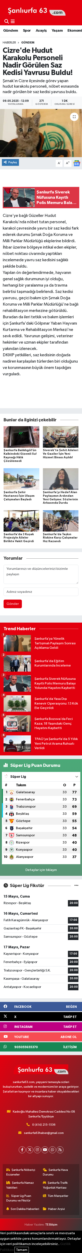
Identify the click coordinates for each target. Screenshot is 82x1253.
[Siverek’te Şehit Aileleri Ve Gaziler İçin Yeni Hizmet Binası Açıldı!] (61, 437)
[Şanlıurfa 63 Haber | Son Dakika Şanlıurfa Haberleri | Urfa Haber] (34, 10)
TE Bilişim (51, 1224)
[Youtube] (44, 1149)
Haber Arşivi (56, 1209)
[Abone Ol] (76, 163)
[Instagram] (37, 1149)
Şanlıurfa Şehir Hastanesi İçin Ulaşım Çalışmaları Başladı (19, 496)
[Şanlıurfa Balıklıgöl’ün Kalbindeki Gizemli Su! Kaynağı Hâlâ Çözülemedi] (21, 437)
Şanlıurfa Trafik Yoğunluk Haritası (55, 1185)
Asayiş (41, 31)
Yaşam (57, 31)
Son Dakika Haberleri (25, 1209)
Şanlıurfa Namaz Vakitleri (20, 1185)
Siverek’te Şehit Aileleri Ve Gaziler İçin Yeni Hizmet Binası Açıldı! (60, 454)
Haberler (9, 42)
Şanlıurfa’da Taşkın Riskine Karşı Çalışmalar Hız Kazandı (60, 538)
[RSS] (60, 1149)
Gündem (10, 31)
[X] (29, 1149)
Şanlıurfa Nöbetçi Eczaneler (20, 1172)
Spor (27, 31)
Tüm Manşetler (58, 1195)
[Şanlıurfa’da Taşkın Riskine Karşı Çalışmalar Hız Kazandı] (61, 520)
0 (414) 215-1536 (44, 1124)
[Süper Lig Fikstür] (76, 885)
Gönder (13, 604)
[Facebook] (22, 1149)
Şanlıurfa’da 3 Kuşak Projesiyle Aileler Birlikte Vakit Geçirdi (19, 538)
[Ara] (6, 21)
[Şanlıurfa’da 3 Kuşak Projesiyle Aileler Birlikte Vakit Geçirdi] (21, 520)
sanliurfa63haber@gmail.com (44, 1133)
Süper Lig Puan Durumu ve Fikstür (18, 1198)
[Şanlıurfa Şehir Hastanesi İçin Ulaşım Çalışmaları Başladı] (21, 479)
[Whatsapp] (52, 1149)
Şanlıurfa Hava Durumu (55, 1172)
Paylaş (12, 162)
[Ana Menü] (13, 21)
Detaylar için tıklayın (41, 870)
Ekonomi (74, 31)
